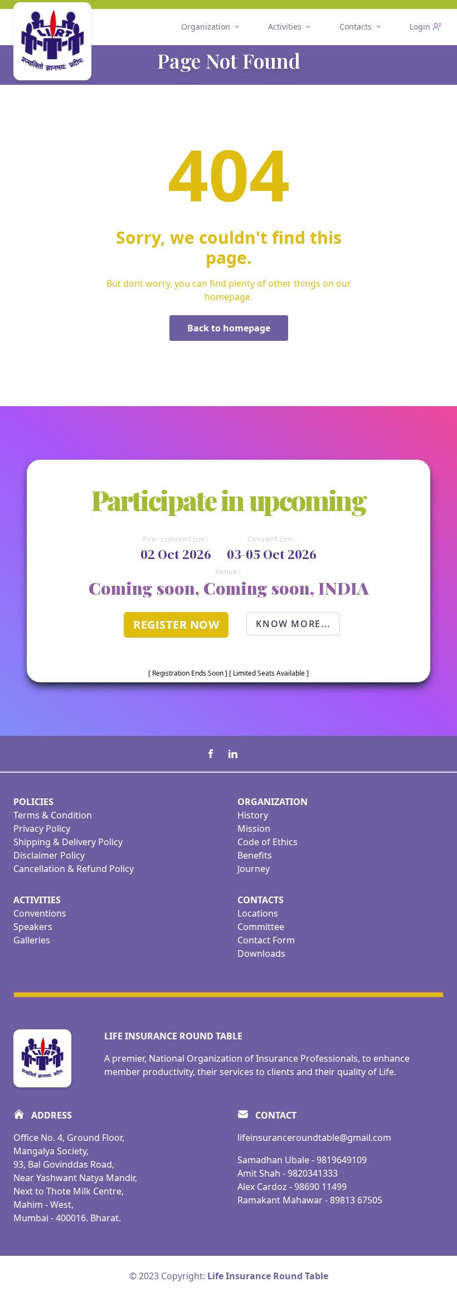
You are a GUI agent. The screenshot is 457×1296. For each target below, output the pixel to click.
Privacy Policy (41, 828)
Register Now (176, 624)
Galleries (31, 940)
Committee (260, 927)
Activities (285, 26)
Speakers (32, 927)
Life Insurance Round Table (267, 1276)
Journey (253, 869)
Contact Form (266, 940)
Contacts (355, 26)
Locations (257, 913)
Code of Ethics (267, 842)
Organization (205, 26)
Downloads (261, 953)
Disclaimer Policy (49, 855)
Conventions (39, 913)
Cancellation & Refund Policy (73, 869)
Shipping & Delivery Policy (68, 842)
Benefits (254, 855)
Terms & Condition (52, 815)
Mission (253, 828)
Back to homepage (228, 328)
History (252, 815)
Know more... (293, 624)
